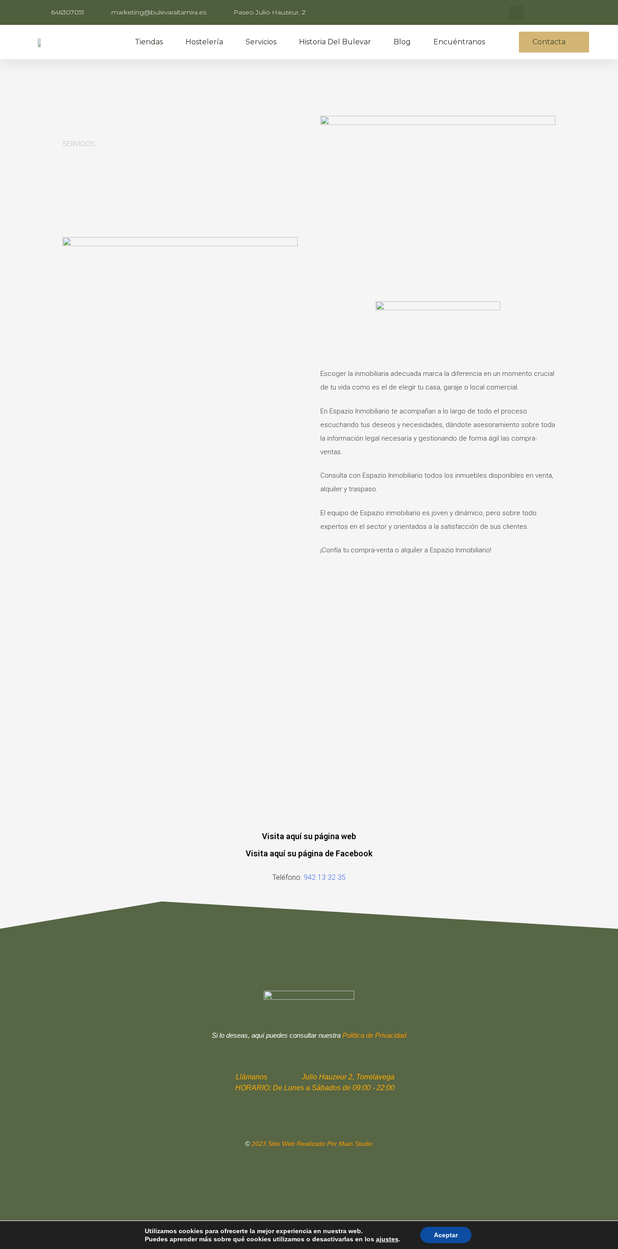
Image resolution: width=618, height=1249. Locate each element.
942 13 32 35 (325, 877)
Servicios (261, 42)
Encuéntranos (459, 42)
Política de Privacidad (374, 1035)
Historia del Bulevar (335, 42)
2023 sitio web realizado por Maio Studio (312, 1143)
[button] (554, 42)
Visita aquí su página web (309, 836)
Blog (402, 42)
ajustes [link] (387, 1239)
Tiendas (149, 42)
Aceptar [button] (446, 1235)
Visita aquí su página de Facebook (309, 853)
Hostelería (204, 42)
